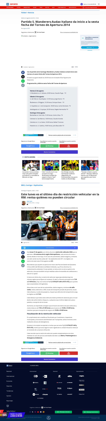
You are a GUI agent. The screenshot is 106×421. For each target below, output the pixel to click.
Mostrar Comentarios (49, 152)
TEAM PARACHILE (62, 7)
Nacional (9, 371)
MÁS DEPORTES (72, 7)
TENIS (40, 7)
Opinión (8, 396)
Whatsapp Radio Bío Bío (92, 412)
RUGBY (34, 7)
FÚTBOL (19, 7)
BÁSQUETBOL (27, 7)
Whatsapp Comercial (64, 412)
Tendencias (9, 391)
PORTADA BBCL (10, 7)
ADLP (53, 7)
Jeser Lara (29, 201)
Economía (9, 381)
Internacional (10, 376)
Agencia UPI (26, 28)
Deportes (9, 386)
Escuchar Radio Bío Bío (91, 7)
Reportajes (9, 401)
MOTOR (47, 7)
